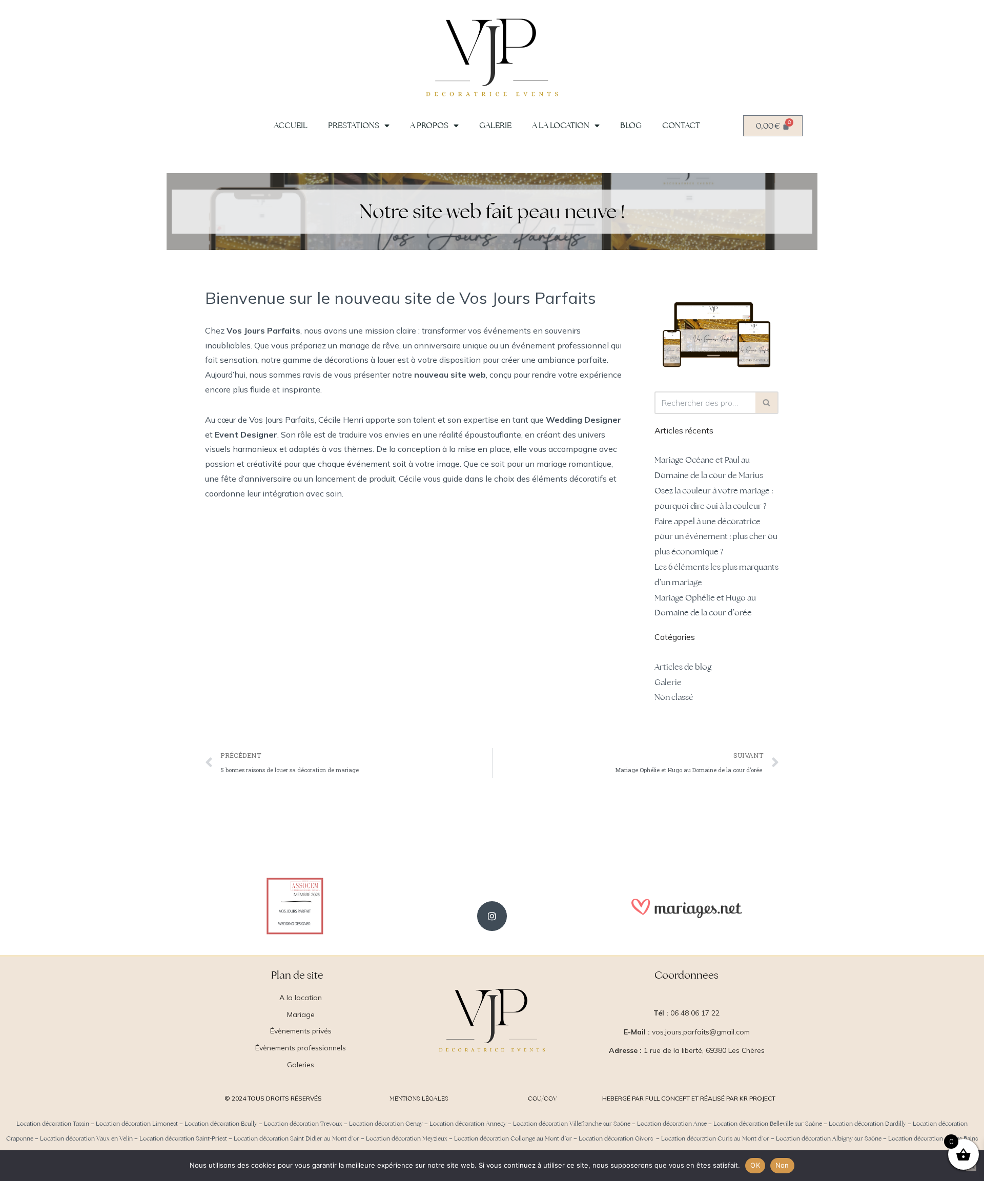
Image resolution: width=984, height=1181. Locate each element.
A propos (429, 125)
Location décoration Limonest (137, 1124)
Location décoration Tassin (52, 1124)
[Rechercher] (766, 402)
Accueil (291, 125)
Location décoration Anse (672, 1124)
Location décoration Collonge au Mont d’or (513, 1138)
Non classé (673, 697)
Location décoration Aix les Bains (933, 1138)
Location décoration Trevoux (303, 1124)
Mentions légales (418, 1098)
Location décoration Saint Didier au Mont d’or (296, 1138)
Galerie (495, 125)
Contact (681, 125)
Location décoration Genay (386, 1124)
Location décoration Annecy (467, 1124)
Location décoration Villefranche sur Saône (571, 1124)
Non (782, 1165)
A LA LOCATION (560, 125)
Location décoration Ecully (220, 1124)
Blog (631, 125)
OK (755, 1165)
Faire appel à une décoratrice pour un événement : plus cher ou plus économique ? (715, 536)
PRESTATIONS (353, 125)
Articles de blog (682, 666)
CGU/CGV (542, 1098)
